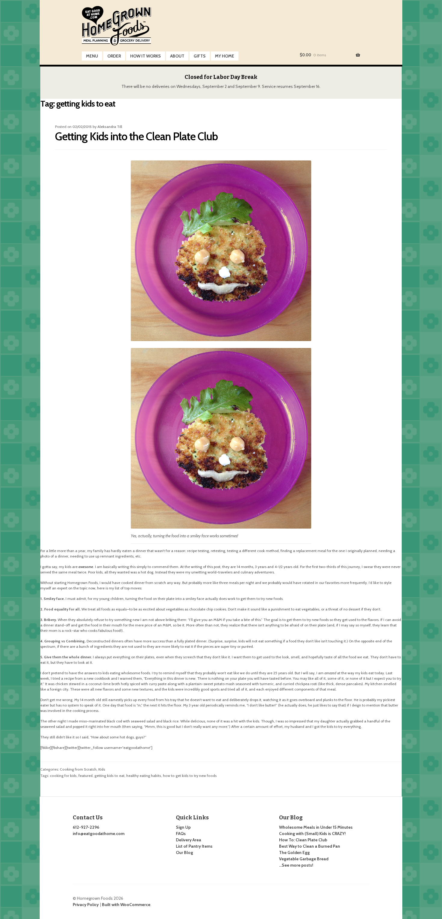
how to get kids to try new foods (190, 775)
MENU (92, 56)
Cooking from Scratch (78, 769)
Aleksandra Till (109, 126)
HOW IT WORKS (145, 56)
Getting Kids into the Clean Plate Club (136, 136)
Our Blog (184, 852)
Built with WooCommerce (126, 904)
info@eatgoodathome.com (98, 833)
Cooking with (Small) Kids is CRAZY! (312, 833)
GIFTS (200, 56)
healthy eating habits (143, 775)
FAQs (181, 833)
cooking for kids (63, 775)
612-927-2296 (86, 827)
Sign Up (183, 827)
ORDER (114, 56)
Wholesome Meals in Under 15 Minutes (316, 827)
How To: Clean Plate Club (303, 840)
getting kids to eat (109, 775)
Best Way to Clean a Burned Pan (309, 846)
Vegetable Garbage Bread (303, 859)
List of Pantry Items (194, 846)
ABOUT (177, 56)
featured (85, 775)
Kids (101, 769)
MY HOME (224, 56)
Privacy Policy (86, 904)
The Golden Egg (294, 852)
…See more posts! (296, 865)
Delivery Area (188, 840)
